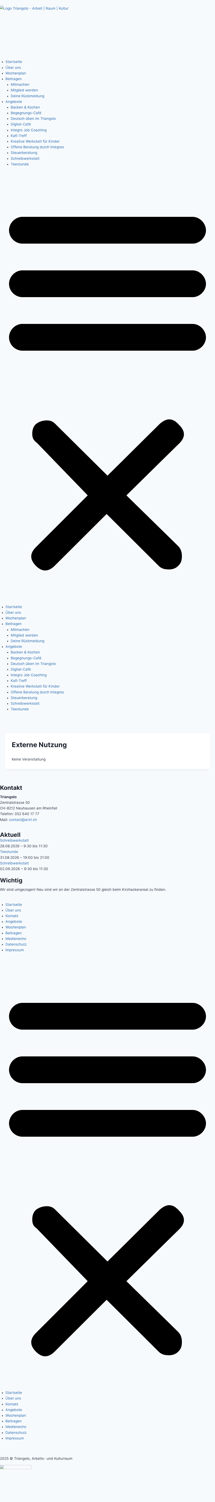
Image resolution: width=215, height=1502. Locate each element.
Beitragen (13, 79)
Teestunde (20, 164)
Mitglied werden (24, 90)
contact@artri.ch (23, 820)
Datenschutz (16, 944)
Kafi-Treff (19, 136)
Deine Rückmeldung (27, 96)
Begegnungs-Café (26, 113)
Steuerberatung (24, 153)
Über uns (13, 67)
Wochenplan (15, 73)
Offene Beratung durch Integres (37, 147)
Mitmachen (20, 84)
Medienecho (15, 939)
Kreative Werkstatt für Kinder (35, 141)
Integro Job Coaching (29, 130)
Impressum (14, 950)
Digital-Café (21, 124)
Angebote (13, 102)
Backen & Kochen (25, 107)
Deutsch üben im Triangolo (33, 118)
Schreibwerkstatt (25, 158)
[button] (107, 388)
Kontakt (11, 916)
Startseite (13, 62)
